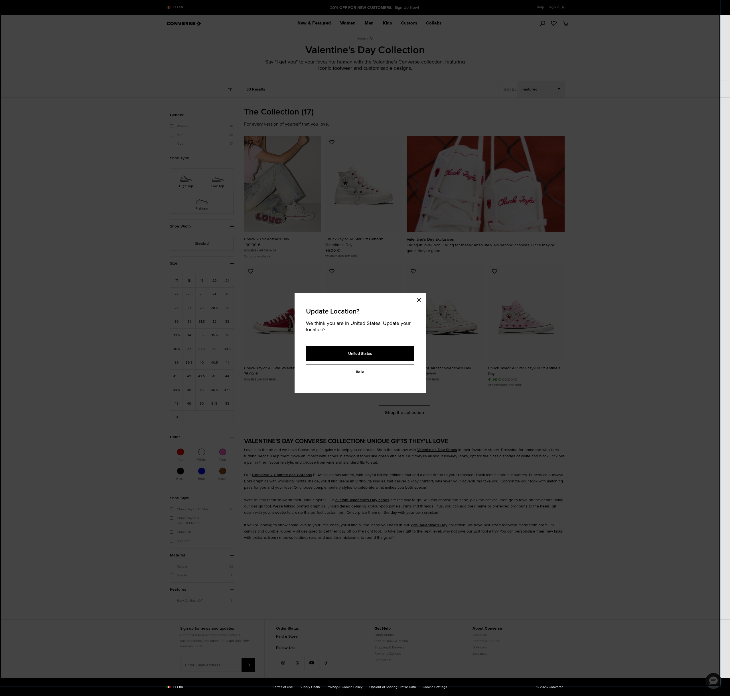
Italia (360, 371)
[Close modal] (420, 299)
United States (360, 353)
